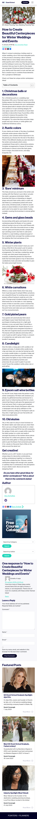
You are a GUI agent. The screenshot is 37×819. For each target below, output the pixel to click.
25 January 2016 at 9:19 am (14, 582)
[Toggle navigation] (32, 2)
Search (6, 546)
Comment (6, 609)
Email (4, 640)
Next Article (16, 506)
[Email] (5, 500)
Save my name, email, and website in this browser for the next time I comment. (15, 651)
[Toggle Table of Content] (31, 85)
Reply (7, 596)
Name (4, 632)
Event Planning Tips (11, 25)
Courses (25, 2)
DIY (3, 25)
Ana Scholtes (19, 45)
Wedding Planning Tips (26, 25)
